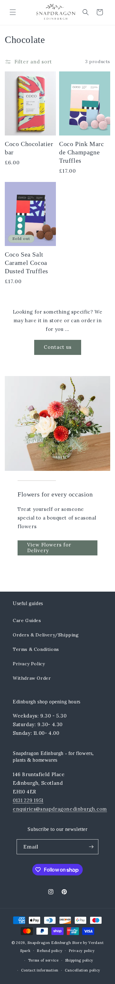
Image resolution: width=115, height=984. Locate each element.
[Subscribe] (91, 846)
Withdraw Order (32, 678)
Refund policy (49, 950)
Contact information (39, 970)
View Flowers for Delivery (49, 548)
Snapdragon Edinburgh (49, 942)
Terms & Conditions (36, 649)
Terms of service (43, 960)
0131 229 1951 (28, 800)
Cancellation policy (82, 970)
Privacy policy (82, 950)
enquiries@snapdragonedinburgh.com (60, 809)
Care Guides (27, 620)
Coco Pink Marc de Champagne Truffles (81, 152)
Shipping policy (79, 960)
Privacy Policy (29, 664)
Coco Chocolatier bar (29, 148)
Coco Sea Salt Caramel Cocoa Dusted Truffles (26, 263)
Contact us (58, 347)
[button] (13, 12)
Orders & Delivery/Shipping (46, 635)
